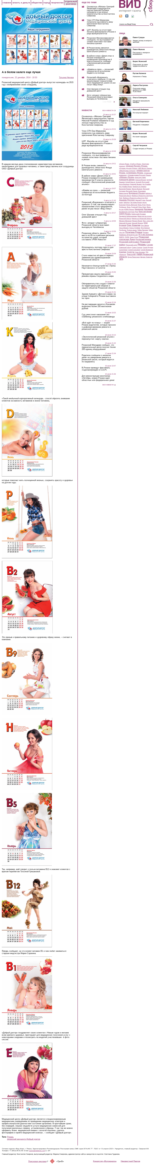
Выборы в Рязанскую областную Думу (135, 198)
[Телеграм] (133, 17)
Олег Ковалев (133, 225)
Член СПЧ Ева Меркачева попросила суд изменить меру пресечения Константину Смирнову (100, 23)
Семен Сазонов (137, 247)
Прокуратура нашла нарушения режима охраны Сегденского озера (98, 275)
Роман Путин (134, 237)
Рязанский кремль (143, 239)
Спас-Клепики (140, 252)
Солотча (130, 252)
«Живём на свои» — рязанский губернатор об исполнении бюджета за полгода (100, 71)
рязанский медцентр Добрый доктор (23, 1139)
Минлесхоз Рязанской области (142, 218)
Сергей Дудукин (148, 247)
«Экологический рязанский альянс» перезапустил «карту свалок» (98, 338)
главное (7, 2)
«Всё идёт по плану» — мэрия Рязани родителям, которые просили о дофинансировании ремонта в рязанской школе (99, 326)
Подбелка (122, 230)
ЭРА (121, 259)
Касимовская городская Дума (128, 212)
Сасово (150, 245)
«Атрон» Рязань (124, 164)
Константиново (145, 212)
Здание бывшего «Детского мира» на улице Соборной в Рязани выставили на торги (99, 296)
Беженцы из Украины (139, 186)
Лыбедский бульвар (138, 214)
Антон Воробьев (124, 184)
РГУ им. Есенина (146, 235)
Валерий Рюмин (125, 189)
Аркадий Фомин (136, 184)
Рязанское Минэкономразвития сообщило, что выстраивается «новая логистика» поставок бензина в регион (100, 41)
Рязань (10, 1137)
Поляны (145, 232)
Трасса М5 (131, 254)
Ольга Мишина (124, 228)
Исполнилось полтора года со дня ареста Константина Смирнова (97, 248)
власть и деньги (21, 2)
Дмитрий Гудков (140, 200)
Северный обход (125, 247)
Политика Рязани (133, 232)
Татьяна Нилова (66, 77)
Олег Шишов (145, 225)
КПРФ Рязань (129, 209)
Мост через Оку (148, 221)
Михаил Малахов (125, 221)
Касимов (148, 209)
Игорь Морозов (131, 205)
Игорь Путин (142, 205)
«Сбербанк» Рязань (134, 173)
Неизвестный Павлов (130, 1161)
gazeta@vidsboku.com (38, 1150)
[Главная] (136, 18)
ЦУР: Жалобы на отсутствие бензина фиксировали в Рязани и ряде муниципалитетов (101, 32)
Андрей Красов (130, 182)
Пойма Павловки (142, 230)
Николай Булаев (125, 223)
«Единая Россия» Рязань (136, 166)
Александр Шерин (127, 180)
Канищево (139, 209)
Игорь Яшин (142, 207)
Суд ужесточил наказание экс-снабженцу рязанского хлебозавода (98, 316)
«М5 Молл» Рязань (145, 168)
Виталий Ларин (132, 191)
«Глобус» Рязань (135, 164)
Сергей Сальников (134, 250)
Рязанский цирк (131, 245)
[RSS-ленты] (120, 17)
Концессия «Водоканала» (105, 1161)
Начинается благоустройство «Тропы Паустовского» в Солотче (99, 267)
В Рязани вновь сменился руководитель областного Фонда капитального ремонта (101, 50)
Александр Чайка (140, 177)
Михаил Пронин (137, 221)
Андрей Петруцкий (142, 182)
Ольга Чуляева (134, 228)
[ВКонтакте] (126, 17)
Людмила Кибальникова (128, 216)
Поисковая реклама (38, 1161)
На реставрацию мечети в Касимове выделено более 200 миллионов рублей (98, 306)
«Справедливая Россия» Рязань (139, 175)
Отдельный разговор (71, 2)
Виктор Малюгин (137, 189)
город (46, 2)
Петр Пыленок (145, 228)
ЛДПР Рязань (125, 214)
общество (36, 2)
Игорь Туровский (132, 207)
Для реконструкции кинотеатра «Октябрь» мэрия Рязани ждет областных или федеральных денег (98, 378)
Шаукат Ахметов (146, 257)
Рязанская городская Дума (134, 238)
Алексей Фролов (140, 180)
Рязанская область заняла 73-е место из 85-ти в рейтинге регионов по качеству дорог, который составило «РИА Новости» (98, 236)
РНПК (127, 237)
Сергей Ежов (123, 250)
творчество (57, 2)
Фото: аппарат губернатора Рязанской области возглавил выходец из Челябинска (99, 97)
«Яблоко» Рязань (126, 177)
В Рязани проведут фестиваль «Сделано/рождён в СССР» (96, 369)
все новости (108, 110)
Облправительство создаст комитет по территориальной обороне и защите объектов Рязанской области (98, 286)
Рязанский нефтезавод (129, 242)
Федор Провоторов (134, 257)
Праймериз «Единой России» (128, 235)
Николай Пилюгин (137, 223)
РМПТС (121, 237)
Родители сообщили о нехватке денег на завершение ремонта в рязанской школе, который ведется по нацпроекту (98, 358)
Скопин (122, 252)
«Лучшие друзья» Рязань (128, 168)
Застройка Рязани (136, 202)
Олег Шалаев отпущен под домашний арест (98, 90)
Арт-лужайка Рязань (125, 186)
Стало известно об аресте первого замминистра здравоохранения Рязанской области (97, 257)
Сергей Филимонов (147, 250)
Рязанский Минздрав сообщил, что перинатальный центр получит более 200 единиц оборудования (99, 347)
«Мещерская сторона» (127, 170)
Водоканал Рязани (137, 193)
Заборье (127, 202)
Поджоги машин (132, 230)
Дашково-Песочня (127, 200)
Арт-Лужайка (146, 184)
